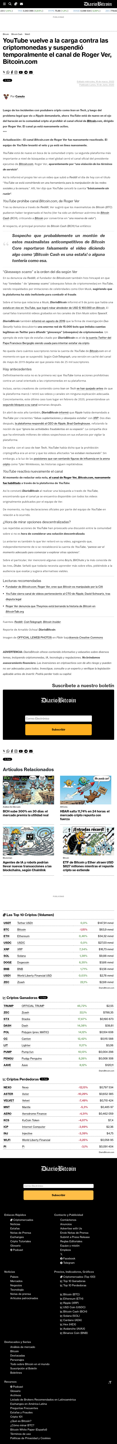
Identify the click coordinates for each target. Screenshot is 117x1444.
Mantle (26, 1107)
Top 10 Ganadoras (73, 1281)
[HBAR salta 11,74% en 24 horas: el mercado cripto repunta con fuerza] (85, 791)
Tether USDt (25, 923)
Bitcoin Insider (52, 622)
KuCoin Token (30, 1120)
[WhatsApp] (8, 72)
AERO (7, 1113)
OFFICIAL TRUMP (33, 1006)
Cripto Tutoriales (20, 1241)
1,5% (37, 10)
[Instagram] (16, 72)
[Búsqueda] (11, 4)
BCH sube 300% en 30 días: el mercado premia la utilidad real (26, 813)
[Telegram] (26, 72)
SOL (6, 956)
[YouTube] (21, 72)
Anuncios (66, 1224)
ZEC (80, 10)
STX (6, 1019)
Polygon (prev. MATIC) (35, 1032)
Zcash (21, 982)
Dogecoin (23, 962)
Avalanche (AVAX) (73, 1328)
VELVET (9, 1100)
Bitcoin (6, 34)
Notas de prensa (20, 1294)
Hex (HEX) (69, 1324)
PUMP (8, 1052)
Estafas (15, 1228)
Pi (23, 1146)
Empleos (65, 1250)
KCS (6, 1120)
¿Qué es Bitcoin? (20, 1421)
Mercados (16, 1281)
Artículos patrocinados (24, 1298)
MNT (7, 1107)
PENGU (8, 1058)
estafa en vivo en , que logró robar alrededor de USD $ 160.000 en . (54, 308)
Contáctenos (68, 1220)
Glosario (15, 1245)
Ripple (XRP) (70, 1303)
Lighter (26, 1045)
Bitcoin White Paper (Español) (28, 1429)
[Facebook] (12, 72)
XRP (6, 949)
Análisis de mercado (12, 807)
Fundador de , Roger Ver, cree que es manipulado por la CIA (54, 586)
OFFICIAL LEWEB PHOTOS (34, 637)
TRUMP (9, 1006)
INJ (6, 1133)
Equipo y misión (70, 1245)
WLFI (7, 1140)
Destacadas (17, 1355)
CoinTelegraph (33, 622)
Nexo (25, 1087)
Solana (21, 956)
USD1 (7, 975)
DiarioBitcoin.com (106, 988)
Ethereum (23, 936)
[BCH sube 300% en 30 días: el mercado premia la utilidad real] (28, 791)
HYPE (24, 10)
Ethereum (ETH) (72, 1298)
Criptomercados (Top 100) (78, 1276)
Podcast (17, 1250)
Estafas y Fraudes (21, 1412)
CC (6, 1038)
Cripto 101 (16, 1416)
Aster (25, 1094)
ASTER (8, 1094)
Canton (26, 1038)
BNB (6, 969)
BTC (6, 929)
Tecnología (17, 1289)
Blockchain (7, 858)
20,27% (95, 10)
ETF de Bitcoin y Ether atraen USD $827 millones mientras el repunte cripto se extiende (88, 866)
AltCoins (63, 807)
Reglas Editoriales (71, 1241)
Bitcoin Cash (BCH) (74, 1311)
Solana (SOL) (71, 1315)
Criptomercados (23, 1220)
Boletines (16, 1372)
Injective (27, 1133)
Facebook (68, 1258)
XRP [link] (95, 418)
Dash (25, 1025)
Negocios (16, 1285)
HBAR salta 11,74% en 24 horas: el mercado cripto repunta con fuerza (85, 815)
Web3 (27, 34)
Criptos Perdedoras (22, 1079)
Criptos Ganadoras (22, 998)
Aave (25, 1065)
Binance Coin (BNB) (75, 1333)
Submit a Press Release (75, 1237)
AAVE (7, 1065)
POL (6, 1032)
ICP (6, 1126)
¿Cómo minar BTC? (22, 1425)
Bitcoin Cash (16, 34)
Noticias (15, 1224)
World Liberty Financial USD (34, 975)
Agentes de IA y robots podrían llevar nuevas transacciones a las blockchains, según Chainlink (27, 866)
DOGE (49, 10)
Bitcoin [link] (91, 121)
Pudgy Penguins (32, 1058)
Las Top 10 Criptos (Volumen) (30, 915)
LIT (6, 1045)
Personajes (17, 1360)
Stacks (26, 1019)
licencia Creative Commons (86, 637)
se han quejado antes (90, 388)
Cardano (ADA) (72, 1320)
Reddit (18, 622)
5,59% (68, 10)
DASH (7, 1025)
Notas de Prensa (20, 1232)
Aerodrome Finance (34, 1113)
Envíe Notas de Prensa (74, 1232)
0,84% (11, 10)
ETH (6, 936)
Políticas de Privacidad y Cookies (30, 1438)
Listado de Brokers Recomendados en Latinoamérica (43, 1399)
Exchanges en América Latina (28, 1404)
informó (64, 412)
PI (5, 1146)
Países (14, 1276)
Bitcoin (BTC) (71, 1294)
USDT (7, 923)
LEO (108, 10)
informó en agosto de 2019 (48, 321)
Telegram (68, 1262)
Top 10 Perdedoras (74, 1285)
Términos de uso (20, 1434)
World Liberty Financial (36, 1140)
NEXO (7, 1087)
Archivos (15, 1395)
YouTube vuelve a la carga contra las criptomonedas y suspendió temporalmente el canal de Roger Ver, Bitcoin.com (57, 51)
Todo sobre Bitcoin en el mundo (30, 1364)
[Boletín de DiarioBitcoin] (31, 72)
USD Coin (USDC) (73, 1307)
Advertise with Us (71, 1228)
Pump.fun (28, 1052)
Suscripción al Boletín (23, 1368)
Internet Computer (33, 1126)
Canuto (20, 96)
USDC (7, 942)
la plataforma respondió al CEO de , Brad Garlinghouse (52, 423)
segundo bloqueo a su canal (20, 404)
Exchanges (17, 1237)
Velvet (26, 1100)
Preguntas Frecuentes (24, 1408)
